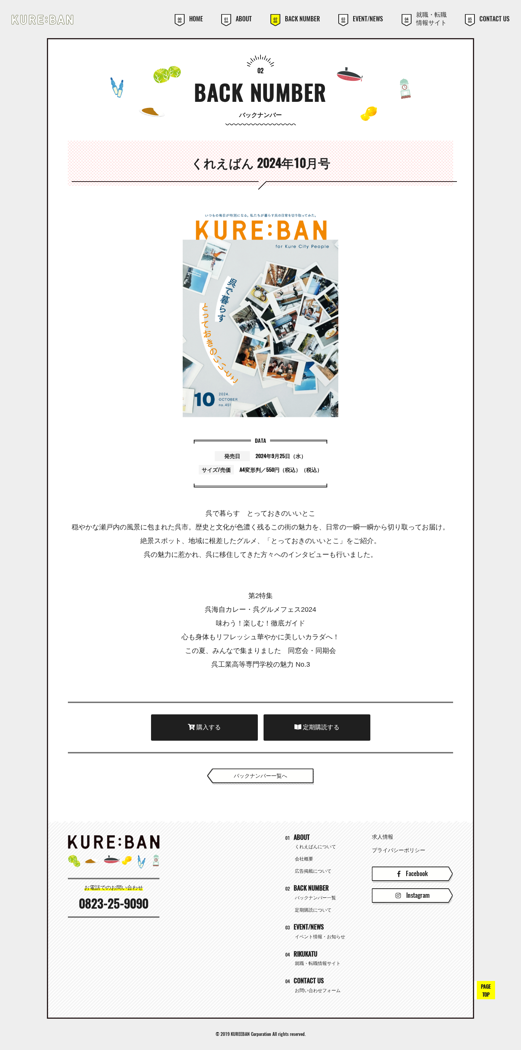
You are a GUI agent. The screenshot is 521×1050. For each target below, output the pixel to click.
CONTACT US (489, 19)
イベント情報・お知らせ (320, 936)
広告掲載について (313, 871)
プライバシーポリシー (398, 850)
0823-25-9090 (113, 903)
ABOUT (238, 19)
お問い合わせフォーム (318, 990)
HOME (190, 19)
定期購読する (320, 727)
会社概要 (304, 859)
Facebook (416, 874)
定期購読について (313, 910)
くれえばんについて (315, 846)
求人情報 (382, 837)
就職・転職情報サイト (426, 18)
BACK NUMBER (296, 19)
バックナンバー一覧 (315, 897)
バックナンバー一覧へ (260, 776)
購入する (208, 727)
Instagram (417, 895)
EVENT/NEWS (362, 19)
